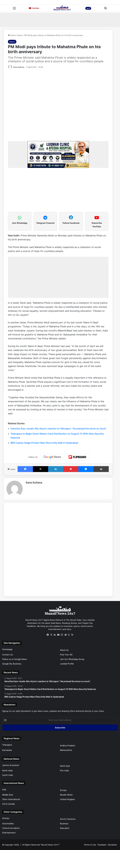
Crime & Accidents (11, 828)
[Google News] (52, 457)
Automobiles (8, 823)
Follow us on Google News (14, 659)
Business (64, 823)
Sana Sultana (18, 67)
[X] (51, 635)
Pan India (64, 770)
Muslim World (66, 795)
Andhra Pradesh (67, 745)
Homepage (7, 649)
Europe (63, 790)
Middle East (7, 795)
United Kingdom (67, 799)
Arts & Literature (68, 819)
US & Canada (8, 804)
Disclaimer (112, 845)
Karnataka (7, 750)
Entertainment (9, 832)
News (20, 35)
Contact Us (7, 654)
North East (65, 766)
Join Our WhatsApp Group (72, 659)
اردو (88, 8)
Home (13, 35)
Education (64, 828)
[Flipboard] (77, 457)
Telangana (7, 745)
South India (7, 775)
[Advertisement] (60, 19)
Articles (5, 818)
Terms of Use (90, 845)
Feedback (102, 845)
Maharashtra (66, 750)
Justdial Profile (67, 664)
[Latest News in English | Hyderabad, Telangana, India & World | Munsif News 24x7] (62, 8)
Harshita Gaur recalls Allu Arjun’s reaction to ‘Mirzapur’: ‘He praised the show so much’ (58, 428)
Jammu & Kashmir (10, 765)
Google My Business (11, 664)
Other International (11, 799)
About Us (64, 650)
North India (7, 770)
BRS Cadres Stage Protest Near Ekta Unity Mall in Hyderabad (44, 442)
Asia (4, 789)
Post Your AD (66, 654)
